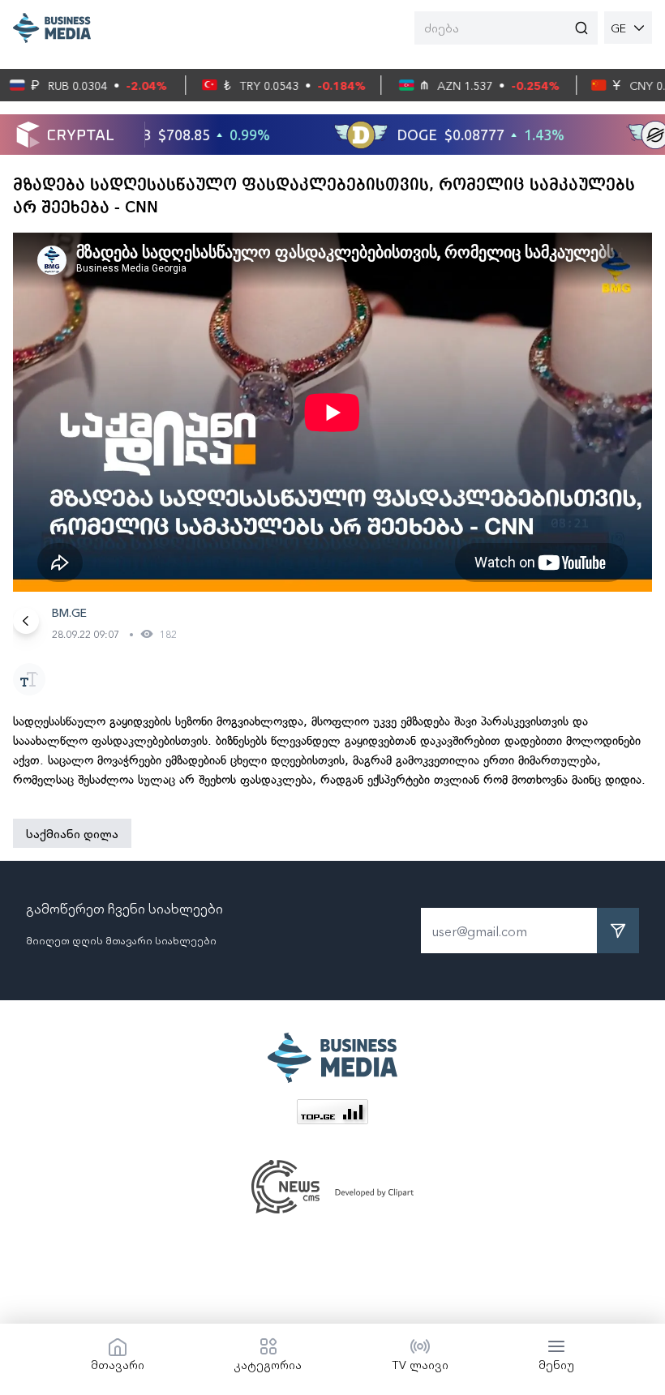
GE (618, 27)
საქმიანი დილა (72, 833)
